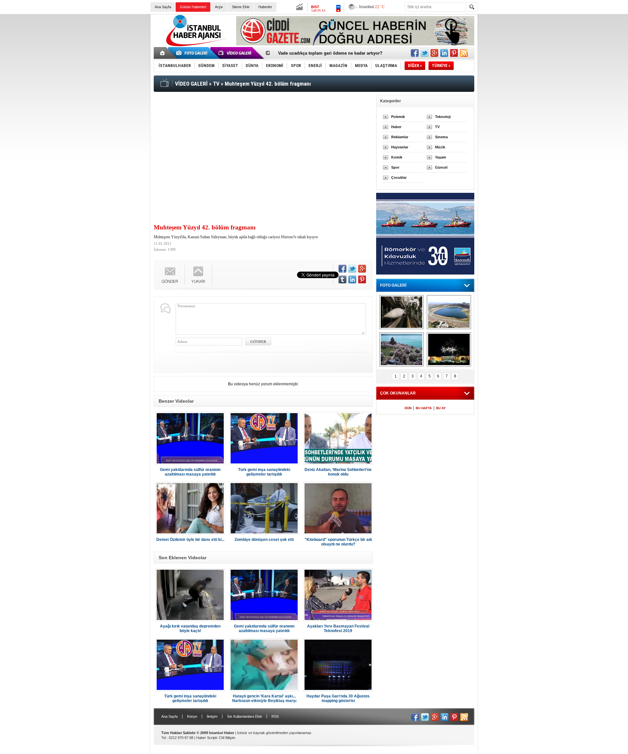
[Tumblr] (342, 279)
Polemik (398, 117)
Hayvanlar (399, 147)
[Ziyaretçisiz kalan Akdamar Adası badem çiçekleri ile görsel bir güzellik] (401, 349)
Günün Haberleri (193, 7)
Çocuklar (399, 177)
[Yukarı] (198, 275)
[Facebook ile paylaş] (415, 53)
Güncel (441, 167)
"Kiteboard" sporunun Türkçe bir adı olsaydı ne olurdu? (338, 541)
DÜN (408, 408)
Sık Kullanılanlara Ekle (244, 716)
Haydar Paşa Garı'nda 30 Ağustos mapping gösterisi (338, 698)
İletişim (212, 716)
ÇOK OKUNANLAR (398, 393)
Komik (396, 157)
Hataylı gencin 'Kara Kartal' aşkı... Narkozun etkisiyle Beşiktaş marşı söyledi (264, 698)
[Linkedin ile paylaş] (444, 53)
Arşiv (219, 7)
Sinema (441, 137)
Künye (192, 716)
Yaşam (440, 157)
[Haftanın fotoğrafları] (449, 349)
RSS (275, 716)
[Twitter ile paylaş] (424, 53)
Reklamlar (399, 137)
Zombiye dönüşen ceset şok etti (264, 539)
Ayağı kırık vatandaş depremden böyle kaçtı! (190, 628)
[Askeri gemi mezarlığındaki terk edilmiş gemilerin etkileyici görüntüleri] (401, 312)
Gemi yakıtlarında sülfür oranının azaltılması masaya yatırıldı (190, 472)
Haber (396, 127)
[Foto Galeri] (193, 53)
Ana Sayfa (163, 7)
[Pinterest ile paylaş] (454, 53)
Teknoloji (443, 117)
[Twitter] (352, 269)
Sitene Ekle (241, 7)
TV (437, 127)
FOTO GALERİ (393, 285)
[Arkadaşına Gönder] (170, 275)
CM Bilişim (227, 738)
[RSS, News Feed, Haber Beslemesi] (464, 53)
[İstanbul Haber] (195, 45)
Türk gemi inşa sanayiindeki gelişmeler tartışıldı (264, 472)
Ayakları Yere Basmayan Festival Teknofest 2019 (338, 628)
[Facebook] (342, 269)
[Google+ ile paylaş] (434, 53)
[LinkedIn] (352, 279)
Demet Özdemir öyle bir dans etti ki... (190, 539)
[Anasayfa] (163, 53)
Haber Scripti (206, 738)
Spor (395, 167)
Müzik (440, 147)
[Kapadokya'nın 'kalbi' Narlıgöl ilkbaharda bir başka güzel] (449, 312)
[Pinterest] (362, 279)
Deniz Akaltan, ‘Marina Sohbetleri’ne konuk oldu (338, 472)
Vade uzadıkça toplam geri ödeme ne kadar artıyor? (330, 53)
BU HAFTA (424, 408)
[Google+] (362, 269)
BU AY (441, 408)
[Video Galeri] (235, 53)
